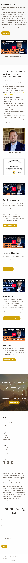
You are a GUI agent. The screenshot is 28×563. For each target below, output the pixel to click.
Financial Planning (7, 449)
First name (4, 520)
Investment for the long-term (11, 318)
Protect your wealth (9, 359)
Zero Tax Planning (7, 448)
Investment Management (8, 453)
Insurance (5, 451)
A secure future (8, 269)
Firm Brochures (6, 439)
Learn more (6, 33)
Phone (3, 532)
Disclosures (5, 437)
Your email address (11, 538)
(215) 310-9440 (6, 425)
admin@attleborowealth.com (9, 427)
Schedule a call (14, 402)
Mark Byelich (12, 83)
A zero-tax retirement (9, 225)
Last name (4, 526)
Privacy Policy (6, 435)
